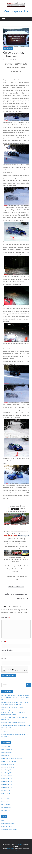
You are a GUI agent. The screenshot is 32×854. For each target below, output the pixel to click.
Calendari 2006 (5, 747)
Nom (3, 642)
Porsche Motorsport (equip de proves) (12, 799)
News (3, 796)
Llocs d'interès (5, 793)
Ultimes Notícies (6, 807)
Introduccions (5, 790)
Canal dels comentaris (8, 826)
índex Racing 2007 (8, 48)
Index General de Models (8, 761)
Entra (3, 821)
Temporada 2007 (22, 599)
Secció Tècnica (5, 804)
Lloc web (4, 659)
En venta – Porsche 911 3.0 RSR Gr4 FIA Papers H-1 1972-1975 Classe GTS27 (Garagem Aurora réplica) (15, 697)
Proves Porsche (5, 802)
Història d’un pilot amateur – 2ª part (12, 707)
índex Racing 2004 (6, 773)
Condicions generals (7, 749)
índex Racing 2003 (6, 770)
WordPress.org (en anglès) (9, 829)
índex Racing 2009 (6, 787)
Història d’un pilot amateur (9, 710)
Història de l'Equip (6, 752)
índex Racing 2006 (6, 778)
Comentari (5, 618)
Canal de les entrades (7, 823)
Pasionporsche (16, 11)
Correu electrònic (7, 650)
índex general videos (7, 767)
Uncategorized (5, 810)
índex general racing (7, 764)
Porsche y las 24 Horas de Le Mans (15, 594)
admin (16, 60)
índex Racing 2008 (6, 784)
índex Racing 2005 (6, 776)
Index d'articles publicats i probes (11, 758)
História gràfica (5, 755)
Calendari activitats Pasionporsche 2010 (13, 722)
